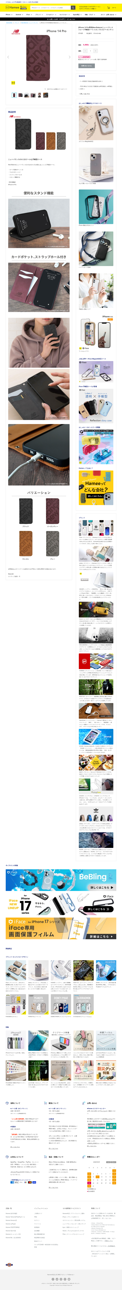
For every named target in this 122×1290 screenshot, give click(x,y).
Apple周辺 (76, 14)
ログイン (37, 1220)
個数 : (80, 51)
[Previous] (8, 57)
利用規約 (37, 1227)
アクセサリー (50, 14)
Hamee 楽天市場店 (11, 1213)
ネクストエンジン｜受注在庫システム (74, 1220)
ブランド (38, 14)
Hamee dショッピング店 (13, 1234)
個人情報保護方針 (39, 1234)
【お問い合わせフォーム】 (104, 1131)
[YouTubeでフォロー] (69, 1279)
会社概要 (37, 1231)
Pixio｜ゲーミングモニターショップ (73, 1234)
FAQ (35, 1217)
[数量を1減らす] (85, 51)
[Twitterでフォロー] (57, 1279)
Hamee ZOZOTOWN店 (13, 1227)
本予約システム (107, 1119)
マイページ (37, 1224)
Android (18, 14)
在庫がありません (86, 66)
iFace (28, 14)
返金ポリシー (38, 1241)
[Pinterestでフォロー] (65, 1279)
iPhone (8, 14)
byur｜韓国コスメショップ (71, 1227)
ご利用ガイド (38, 1213)
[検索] (73, 8)
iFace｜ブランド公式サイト (71, 1217)
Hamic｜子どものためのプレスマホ (73, 1231)
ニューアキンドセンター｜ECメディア (74, 1224)
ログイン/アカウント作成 (87, 9)
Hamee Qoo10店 (11, 1231)
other (80, 33)
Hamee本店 (9, 22)
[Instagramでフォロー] (61, 1279)
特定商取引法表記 (39, 1237)
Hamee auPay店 (11, 1224)
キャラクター (64, 14)
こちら (104, 1111)
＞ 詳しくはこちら (84, 94)
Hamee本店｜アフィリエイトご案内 (73, 1213)
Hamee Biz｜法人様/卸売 (13, 1237)
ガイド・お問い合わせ (107, 14)
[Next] (69, 57)
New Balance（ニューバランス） (30, 22)
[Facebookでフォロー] (53, 1279)
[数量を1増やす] (96, 51)
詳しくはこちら (15, 1147)
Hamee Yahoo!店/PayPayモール (15, 1217)
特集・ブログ (89, 14)
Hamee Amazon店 (11, 1220)
